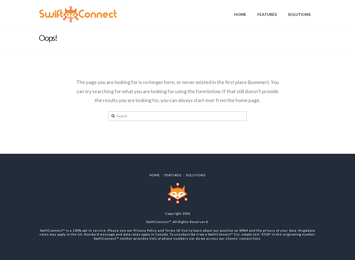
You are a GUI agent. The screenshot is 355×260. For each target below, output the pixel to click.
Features (172, 175)
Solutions (196, 175)
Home (154, 175)
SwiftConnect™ (158, 222)
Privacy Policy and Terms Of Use (161, 230)
